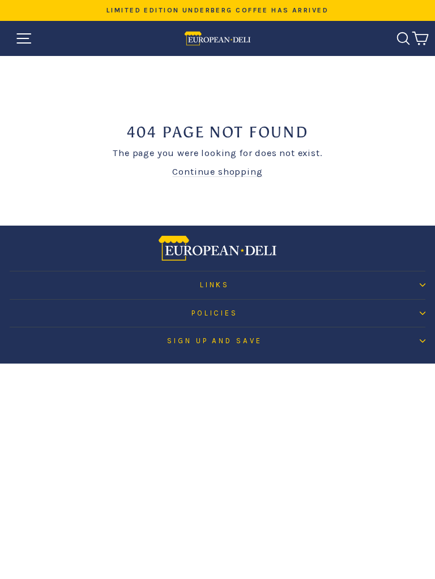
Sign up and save (215, 340)
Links (215, 284)
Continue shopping (217, 171)
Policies (214, 313)
